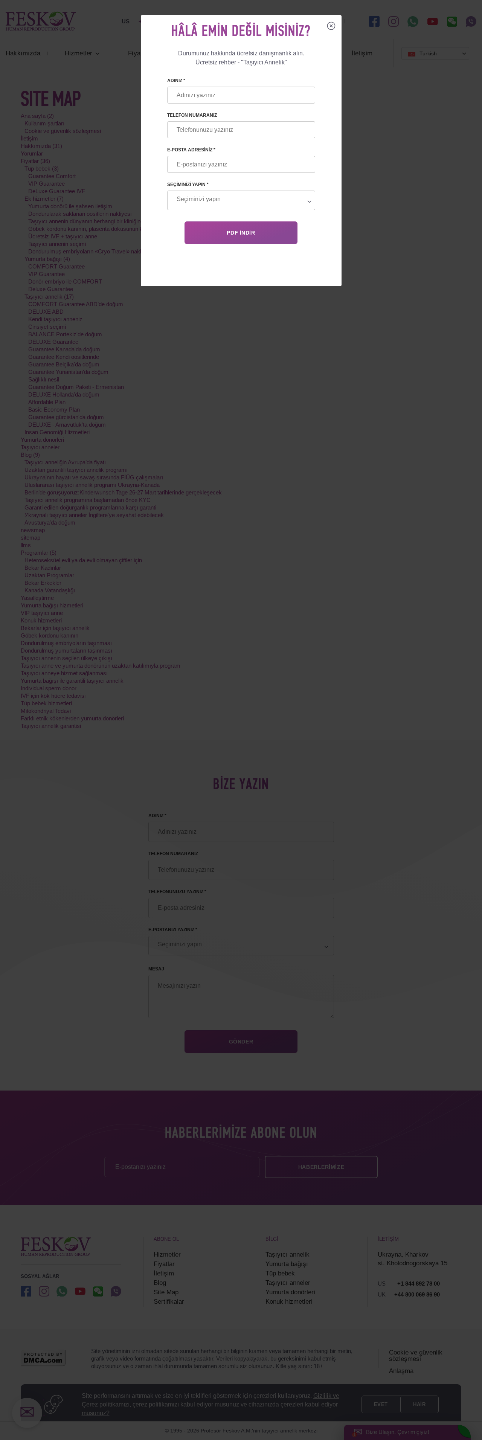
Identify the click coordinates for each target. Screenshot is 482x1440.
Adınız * (176, 80)
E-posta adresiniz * (191, 150)
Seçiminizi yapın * (188, 184)
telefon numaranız (192, 115)
